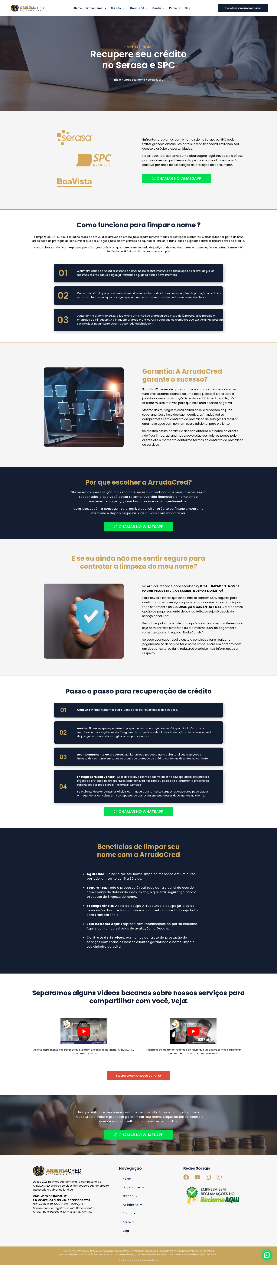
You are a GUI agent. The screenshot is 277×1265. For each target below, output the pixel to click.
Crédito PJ (136, 8)
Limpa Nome (94, 8)
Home (78, 8)
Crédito (116, 8)
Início (117, 80)
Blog (187, 8)
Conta (156, 8)
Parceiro (174, 8)
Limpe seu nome (134, 80)
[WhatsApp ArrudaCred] (267, 1255)
